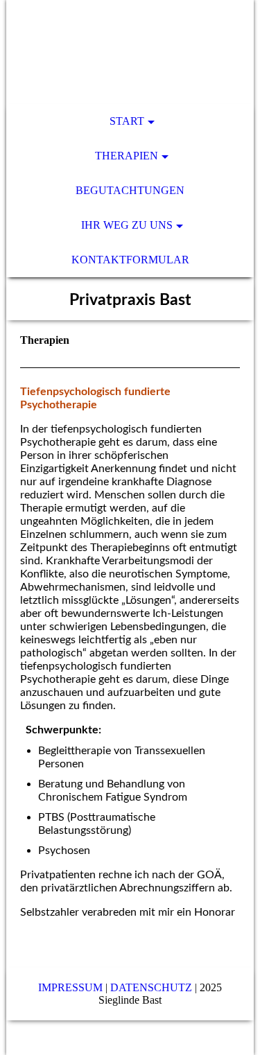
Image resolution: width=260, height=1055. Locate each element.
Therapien (126, 156)
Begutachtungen (130, 190)
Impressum (70, 987)
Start (127, 121)
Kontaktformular (130, 259)
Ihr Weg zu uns (127, 225)
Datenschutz (151, 987)
